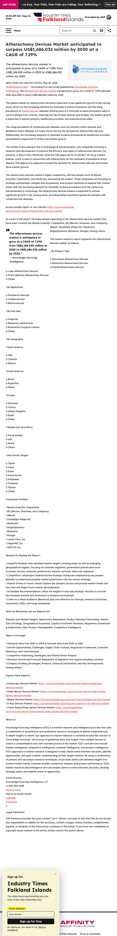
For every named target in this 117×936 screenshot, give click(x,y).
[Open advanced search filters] (101, 30)
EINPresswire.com (17, 87)
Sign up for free (31, 921)
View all (110, 4)
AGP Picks (9, 4)
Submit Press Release (65, 933)
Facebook (11, 801)
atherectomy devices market (40, 91)
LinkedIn (11, 797)
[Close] (55, 874)
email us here (13, 789)
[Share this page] (109, 30)
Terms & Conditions (90, 933)
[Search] (94, 30)
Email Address (17, 908)
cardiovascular (30, 111)
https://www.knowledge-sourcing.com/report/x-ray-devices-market (71, 703)
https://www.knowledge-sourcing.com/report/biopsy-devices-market (71, 699)
